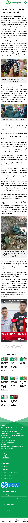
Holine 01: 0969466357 (8, 441)
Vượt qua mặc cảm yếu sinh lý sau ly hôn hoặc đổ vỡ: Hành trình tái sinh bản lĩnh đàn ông (4, 385)
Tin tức (3, 7)
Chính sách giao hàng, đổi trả (10, 472)
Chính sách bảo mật (8, 478)
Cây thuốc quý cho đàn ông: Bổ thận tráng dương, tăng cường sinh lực (13, 403)
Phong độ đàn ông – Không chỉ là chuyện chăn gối (13, 383)
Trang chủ (5, 466)
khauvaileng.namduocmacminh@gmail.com (12, 446)
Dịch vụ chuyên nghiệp (8, 504)
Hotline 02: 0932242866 (8, 443)
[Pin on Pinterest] (18, 346)
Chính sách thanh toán (8, 475)
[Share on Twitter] (12, 346)
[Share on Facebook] (10, 346)
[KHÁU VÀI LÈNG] (13, 2)
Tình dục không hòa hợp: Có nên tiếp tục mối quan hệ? (4, 403)
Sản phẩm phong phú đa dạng (10, 498)
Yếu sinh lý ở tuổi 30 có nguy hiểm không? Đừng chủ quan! (23, 384)
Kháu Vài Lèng (5, 126)
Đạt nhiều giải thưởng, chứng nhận (11, 495)
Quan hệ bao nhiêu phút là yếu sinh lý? (23, 364)
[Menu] (2, 2)
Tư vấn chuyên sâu (7, 507)
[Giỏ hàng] (25, 2)
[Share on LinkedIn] (20, 346)
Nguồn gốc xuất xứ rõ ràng (9, 501)
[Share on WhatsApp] (7, 346)
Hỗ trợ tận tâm (6, 510)
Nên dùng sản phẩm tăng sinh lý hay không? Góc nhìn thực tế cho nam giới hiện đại (4, 366)
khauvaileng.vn (11, 448)
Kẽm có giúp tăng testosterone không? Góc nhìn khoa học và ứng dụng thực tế (13, 366)
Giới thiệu (5, 469)
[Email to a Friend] (15, 346)
